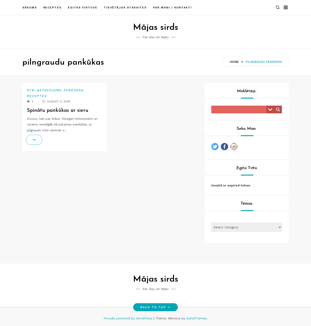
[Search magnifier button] (278, 109)
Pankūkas (74, 90)
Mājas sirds (155, 27)
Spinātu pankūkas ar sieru (57, 110)
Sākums (29, 7)
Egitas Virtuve (82, 7)
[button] (278, 7)
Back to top (153, 307)
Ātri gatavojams (44, 90)
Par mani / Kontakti (172, 7)
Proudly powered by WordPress (128, 318)
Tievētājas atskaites (125, 7)
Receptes (52, 7)
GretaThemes (196, 318)
